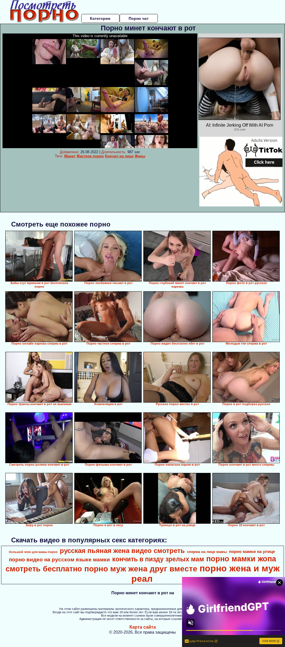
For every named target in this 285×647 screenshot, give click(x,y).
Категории (100, 18)
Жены (140, 156)
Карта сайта (142, 627)
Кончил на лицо (119, 156)
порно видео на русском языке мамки (59, 559)
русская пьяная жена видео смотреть (122, 550)
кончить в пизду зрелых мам (158, 559)
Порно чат (139, 18)
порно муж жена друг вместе (140, 568)
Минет (69, 156)
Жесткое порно (90, 156)
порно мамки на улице (252, 551)
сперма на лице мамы (207, 552)
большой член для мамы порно (33, 552)
